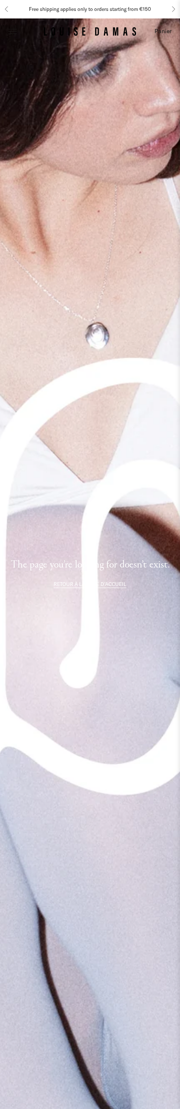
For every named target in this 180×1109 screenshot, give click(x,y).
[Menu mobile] (12, 31)
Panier (163, 31)
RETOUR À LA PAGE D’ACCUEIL (90, 584)
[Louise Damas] (90, 31)
